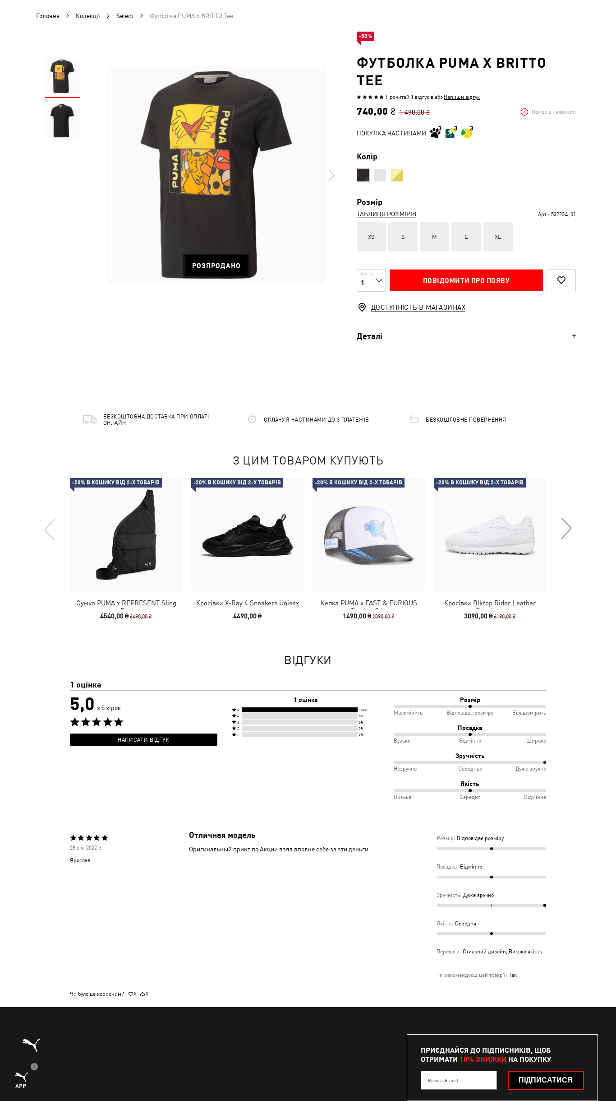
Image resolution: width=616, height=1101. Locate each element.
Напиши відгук (462, 97)
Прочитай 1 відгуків (409, 97)
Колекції (88, 15)
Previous (50, 529)
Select (124, 15)
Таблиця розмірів (386, 214)
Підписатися (546, 1080)
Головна (48, 15)
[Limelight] (397, 175)
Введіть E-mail (443, 1080)
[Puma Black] (363, 175)
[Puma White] (380, 175)
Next (331, 175)
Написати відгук (143, 740)
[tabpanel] (216, 175)
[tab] (466, 336)
